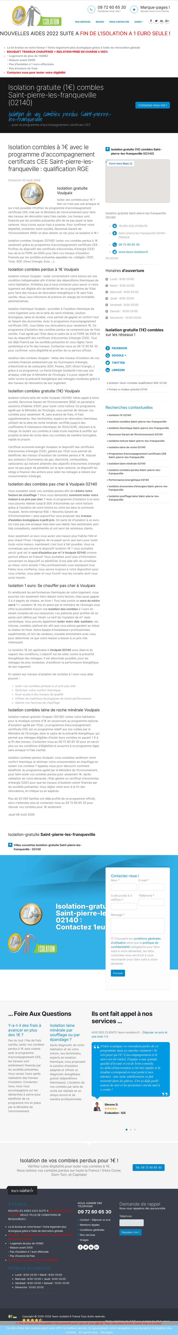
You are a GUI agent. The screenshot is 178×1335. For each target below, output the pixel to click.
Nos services (82, 21)
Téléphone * (146, 895)
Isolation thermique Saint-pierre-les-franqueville (139, 427)
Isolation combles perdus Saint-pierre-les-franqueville (135, 471)
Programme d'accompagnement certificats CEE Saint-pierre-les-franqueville (137, 455)
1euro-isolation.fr (62, 1316)
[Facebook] (150, 20)
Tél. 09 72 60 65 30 (149, 1167)
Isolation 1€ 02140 (120, 415)
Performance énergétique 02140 (129, 479)
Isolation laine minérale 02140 (127, 463)
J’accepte (106, 1332)
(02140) (136, 151)
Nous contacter (119, 21)
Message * (118, 914)
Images (100, 21)
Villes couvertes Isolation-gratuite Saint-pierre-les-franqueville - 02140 (48, 847)
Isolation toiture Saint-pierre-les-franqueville (137, 440)
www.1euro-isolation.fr (133, 252)
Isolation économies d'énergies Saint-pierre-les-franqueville (138, 488)
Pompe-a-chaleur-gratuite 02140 (128, 389)
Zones (137, 21)
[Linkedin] (161, 20)
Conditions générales (92, 1229)
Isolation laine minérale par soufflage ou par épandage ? (65, 1032)
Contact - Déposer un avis (95, 1219)
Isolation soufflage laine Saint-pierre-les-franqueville (134, 498)
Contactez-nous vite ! (152, 105)
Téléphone (125, 1216)
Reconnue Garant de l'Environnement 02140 (136, 434)
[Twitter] (156, 20)
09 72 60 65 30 (129, 244)
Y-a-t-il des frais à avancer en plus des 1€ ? (24, 1030)
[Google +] (167, 20)
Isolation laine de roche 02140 (127, 447)
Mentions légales (90, 1224)
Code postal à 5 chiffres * (121, 897)
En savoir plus (88, 1332)
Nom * (115, 880)
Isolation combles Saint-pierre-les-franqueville (138, 421)
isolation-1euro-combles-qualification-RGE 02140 (138, 382)
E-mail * (144, 880)
